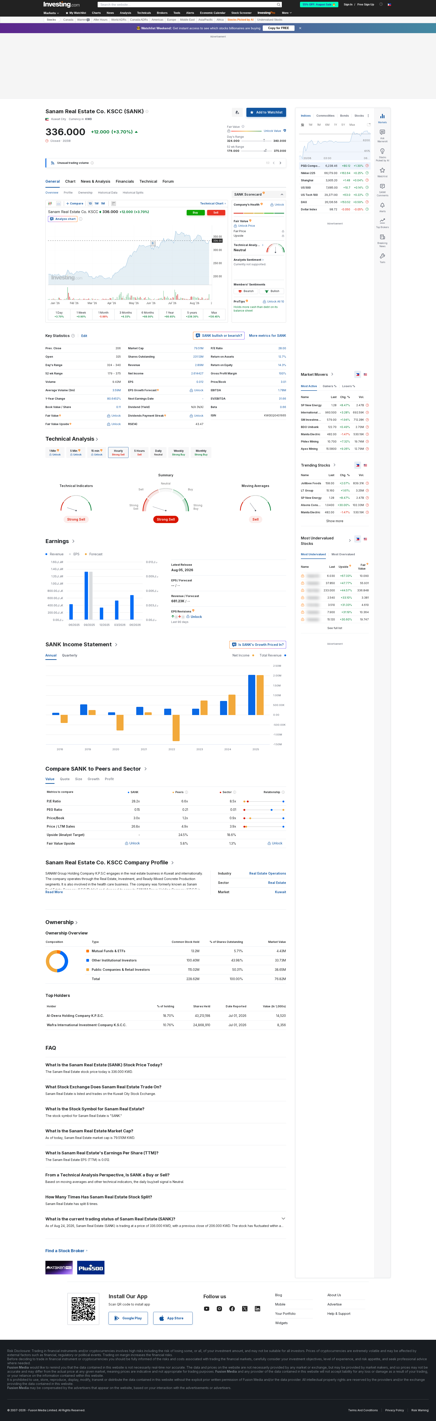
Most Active (309, 386)
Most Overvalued (343, 554)
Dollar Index (309, 209)
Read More (54, 892)
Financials (125, 181)
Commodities (325, 115)
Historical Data (107, 192)
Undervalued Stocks (269, 19)
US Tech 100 (309, 194)
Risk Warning (420, 1410)
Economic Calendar (212, 13)
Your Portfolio (285, 1313)
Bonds (344, 115)
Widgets (281, 1323)
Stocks (51, 19)
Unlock (134, 843)
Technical (148, 181)
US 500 (306, 187)
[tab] (54, 452)
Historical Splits (133, 192)
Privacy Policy (394, 1410)
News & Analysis (95, 181)
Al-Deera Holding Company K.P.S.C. (75, 1016)
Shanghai (307, 180)
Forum (168, 181)
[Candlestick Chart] (49, 203)
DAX (304, 202)
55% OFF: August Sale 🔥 (319, 4)
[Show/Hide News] (113, 203)
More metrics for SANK (267, 335)
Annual (51, 655)
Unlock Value (272, 131)
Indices (306, 115)
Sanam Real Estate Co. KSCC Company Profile (106, 862)
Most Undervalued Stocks (317, 541)
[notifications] (381, 4)
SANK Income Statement (78, 644)
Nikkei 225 (308, 173)
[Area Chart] (58, 203)
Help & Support (338, 1313)
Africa (220, 19)
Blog (278, 1295)
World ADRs (118, 19)
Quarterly (69, 655)
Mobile (280, 1304)
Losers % (348, 386)
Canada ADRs (139, 19)
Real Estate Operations (267, 873)
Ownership (85, 192)
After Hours (100, 19)
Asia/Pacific (205, 19)
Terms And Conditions (363, 1410)
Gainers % (330, 386)
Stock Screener (241, 13)
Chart (70, 181)
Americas (157, 19)
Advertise (334, 1304)
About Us (334, 1295)
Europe (171, 19)
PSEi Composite (311, 165)
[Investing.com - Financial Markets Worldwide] (61, 4)
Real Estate (277, 883)
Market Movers (314, 374)
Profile (68, 192)
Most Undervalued (313, 554)
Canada (68, 19)
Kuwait (280, 892)
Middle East (187, 19)
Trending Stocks (315, 465)
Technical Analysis (69, 438)
